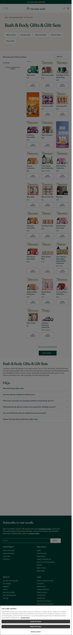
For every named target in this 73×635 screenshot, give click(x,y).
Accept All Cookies (35, 621)
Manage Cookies (36, 631)
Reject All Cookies (35, 626)
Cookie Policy (25, 618)
